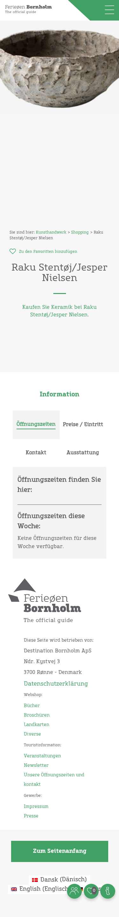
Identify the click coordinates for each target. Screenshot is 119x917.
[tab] (36, 425)
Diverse (32, 734)
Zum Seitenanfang (59, 851)
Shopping (80, 233)
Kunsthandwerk (51, 233)
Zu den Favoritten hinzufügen (48, 252)
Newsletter (36, 765)
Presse (31, 816)
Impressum (36, 806)
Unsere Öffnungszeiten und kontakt (54, 780)
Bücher (32, 706)
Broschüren (37, 715)
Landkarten (36, 725)
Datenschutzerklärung (56, 684)
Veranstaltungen (42, 756)
